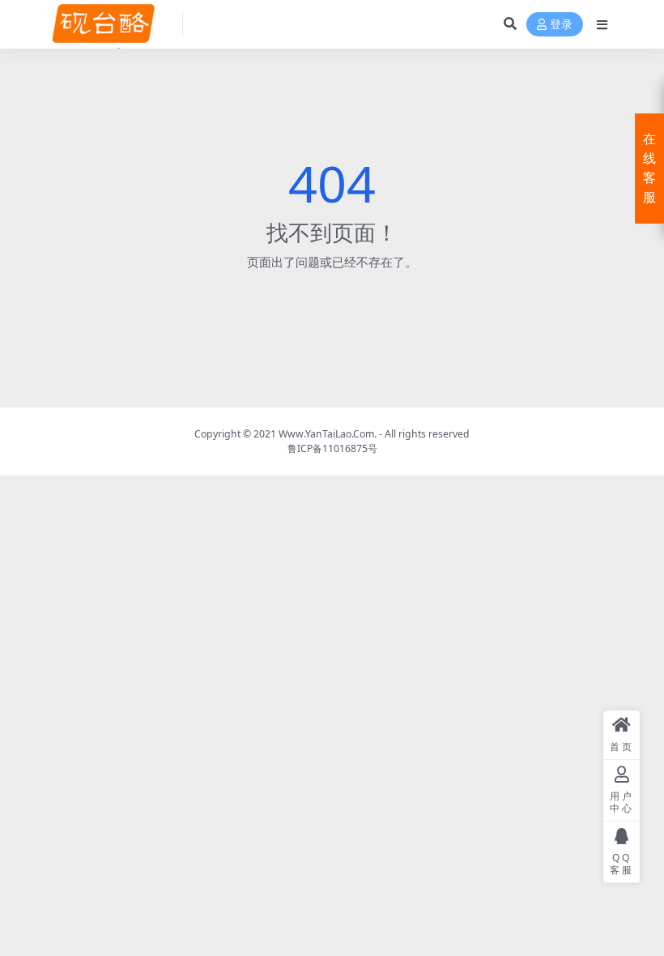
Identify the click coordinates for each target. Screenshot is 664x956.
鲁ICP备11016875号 (332, 448)
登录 (561, 25)
